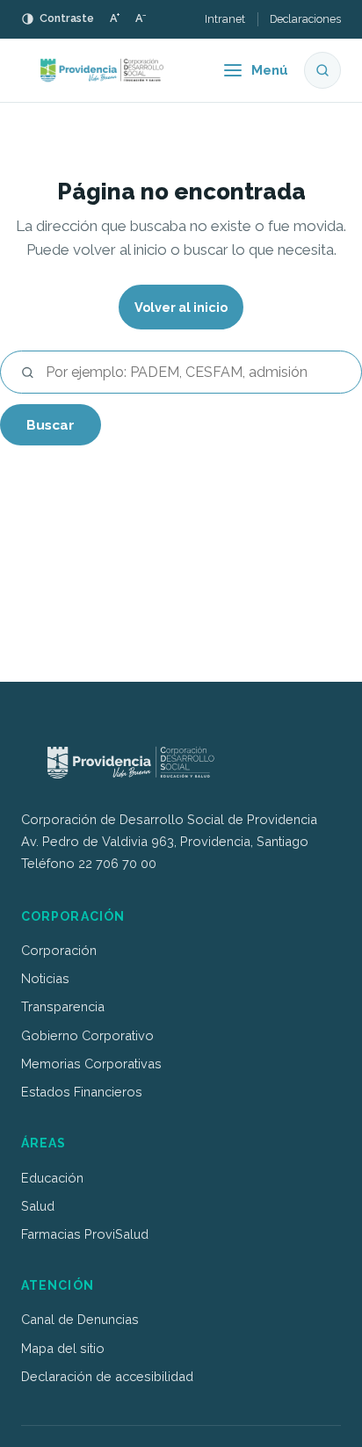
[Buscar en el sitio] (322, 70)
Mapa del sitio (63, 1348)
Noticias (45, 978)
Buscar (50, 424)
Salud (37, 1205)
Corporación (59, 950)
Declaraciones (305, 18)
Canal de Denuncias (80, 1319)
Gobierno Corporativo (87, 1035)
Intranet (225, 18)
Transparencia (63, 1006)
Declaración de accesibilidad (107, 1376)
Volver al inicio (181, 307)
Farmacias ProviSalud (84, 1233)
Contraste (67, 18)
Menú (269, 70)
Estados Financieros (81, 1091)
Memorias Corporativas (91, 1063)
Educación (52, 1177)
